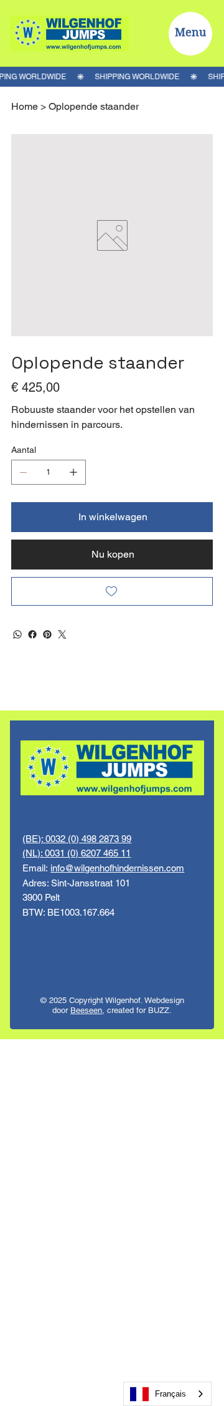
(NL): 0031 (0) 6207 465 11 (76, 853)
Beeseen (86, 1010)
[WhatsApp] (17, 634)
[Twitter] (62, 634)
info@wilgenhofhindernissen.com (117, 868)
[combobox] (167, 1394)
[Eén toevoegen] (73, 472)
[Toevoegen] (112, 591)
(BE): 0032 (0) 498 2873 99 (76, 838)
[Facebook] (32, 634)
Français (170, 1394)
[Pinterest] (47, 634)
